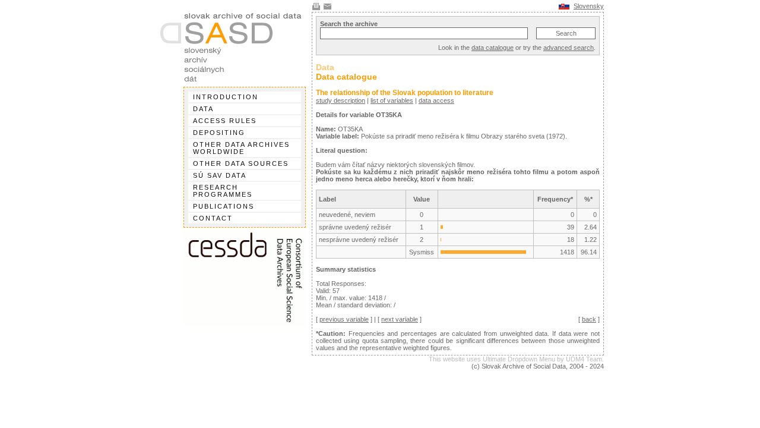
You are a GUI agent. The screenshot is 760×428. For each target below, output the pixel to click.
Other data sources (241, 163)
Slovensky (589, 6)
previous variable (344, 319)
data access (436, 100)
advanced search (568, 47)
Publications (223, 206)
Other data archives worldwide (241, 148)
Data (203, 108)
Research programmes (222, 191)
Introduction (225, 96)
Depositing (219, 132)
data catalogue (492, 47)
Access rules (224, 120)
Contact (213, 218)
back (589, 319)
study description (340, 100)
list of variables (391, 100)
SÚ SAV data (219, 175)
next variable (399, 319)
